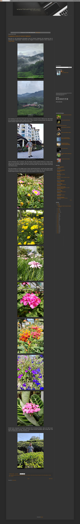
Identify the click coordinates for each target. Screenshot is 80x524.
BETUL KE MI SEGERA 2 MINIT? (66, 132)
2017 (58, 222)
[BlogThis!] (21, 473)
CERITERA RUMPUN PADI (60, 181)
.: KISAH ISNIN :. (59, 167)
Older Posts (50, 478)
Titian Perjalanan (59, 183)
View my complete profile (64, 72)
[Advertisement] (34, 22)
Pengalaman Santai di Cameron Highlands (19, 36)
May (58, 208)
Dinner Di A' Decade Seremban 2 (61, 191)
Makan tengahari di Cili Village (61, 174)
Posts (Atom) (14, 480)
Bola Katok (59, 176)
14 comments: (17, 473)
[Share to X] (22, 473)
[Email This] (20, 473)
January (59, 212)
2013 (58, 227)
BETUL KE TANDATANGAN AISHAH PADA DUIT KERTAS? (65, 138)
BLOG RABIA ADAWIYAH (61, 170)
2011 (58, 230)
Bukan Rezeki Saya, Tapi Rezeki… (61, 184)
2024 (58, 215)
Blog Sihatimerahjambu (60, 197)
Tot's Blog (58, 173)
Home (28, 478)
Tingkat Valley (11, 41)
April (58, 209)
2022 (58, 217)
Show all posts (38, 32)
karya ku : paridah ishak (61, 180)
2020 (58, 220)
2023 (58, 216)
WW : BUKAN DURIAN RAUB (65, 120)
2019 (58, 221)
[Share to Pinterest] (24, 473)
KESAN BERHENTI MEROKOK (65, 127)
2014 (58, 226)
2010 (58, 231)
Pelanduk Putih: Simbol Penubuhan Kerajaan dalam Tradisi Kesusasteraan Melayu (65, 144)
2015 (58, 225)
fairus (63, 71)
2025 (58, 213)
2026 (58, 203)
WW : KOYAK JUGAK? (64, 148)
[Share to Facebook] (23, 473)
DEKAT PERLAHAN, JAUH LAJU (62, 125)
